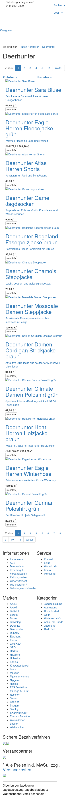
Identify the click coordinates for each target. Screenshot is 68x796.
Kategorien (6, 30)
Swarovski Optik (19, 712)
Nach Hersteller (30, 46)
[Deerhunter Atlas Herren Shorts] (25, 154)
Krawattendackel (19, 665)
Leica (13, 669)
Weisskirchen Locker (17, 721)
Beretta (14, 614)
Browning (15, 622)
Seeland (14, 702)
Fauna (13, 640)
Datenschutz (17, 566)
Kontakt (48, 559)
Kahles (14, 662)
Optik (47, 614)
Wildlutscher (17, 727)
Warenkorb (50, 566)
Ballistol (14, 611)
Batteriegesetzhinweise (23, 588)
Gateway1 (16, 643)
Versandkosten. (17, 769)
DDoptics (15, 625)
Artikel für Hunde (53, 622)
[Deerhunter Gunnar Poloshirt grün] (26, 494)
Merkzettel (50, 573)
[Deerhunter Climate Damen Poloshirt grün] (31, 379)
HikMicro (15, 654)
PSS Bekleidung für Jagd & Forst (19, 689)
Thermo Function (20, 716)
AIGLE (13, 604)
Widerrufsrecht (18, 581)
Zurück (9, 68)
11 (49, 68)
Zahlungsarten (18, 577)
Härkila (14, 651)
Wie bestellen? (18, 584)
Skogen (14, 705)
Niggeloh (15, 680)
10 (12, 539)
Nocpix (14, 683)
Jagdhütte (49, 625)
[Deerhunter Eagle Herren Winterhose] (28, 459)
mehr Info (11, 109)
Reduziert (49, 629)
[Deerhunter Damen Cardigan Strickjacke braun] (33, 335)
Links (47, 562)
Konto (47, 570)
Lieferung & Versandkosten (18, 571)
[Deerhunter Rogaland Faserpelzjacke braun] (32, 227)
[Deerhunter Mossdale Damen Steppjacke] (30, 297)
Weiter (58, 68)
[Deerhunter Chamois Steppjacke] (25, 262)
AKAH (13, 607)
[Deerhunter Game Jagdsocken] (24, 189)
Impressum (16, 559)
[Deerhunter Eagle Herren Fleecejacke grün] (31, 113)
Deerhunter (48, 46)
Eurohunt (15, 636)
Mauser (14, 673)
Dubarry (14, 633)
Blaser (13, 618)
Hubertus (15, 658)
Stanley (14, 709)
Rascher (15, 694)
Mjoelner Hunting (20, 676)
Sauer (13, 698)
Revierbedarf (51, 611)
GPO (13, 647)
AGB (12, 562)
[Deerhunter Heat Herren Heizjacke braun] (30, 418)
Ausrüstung (50, 607)
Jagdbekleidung (53, 604)
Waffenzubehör (52, 618)
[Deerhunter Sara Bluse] (20, 81)
